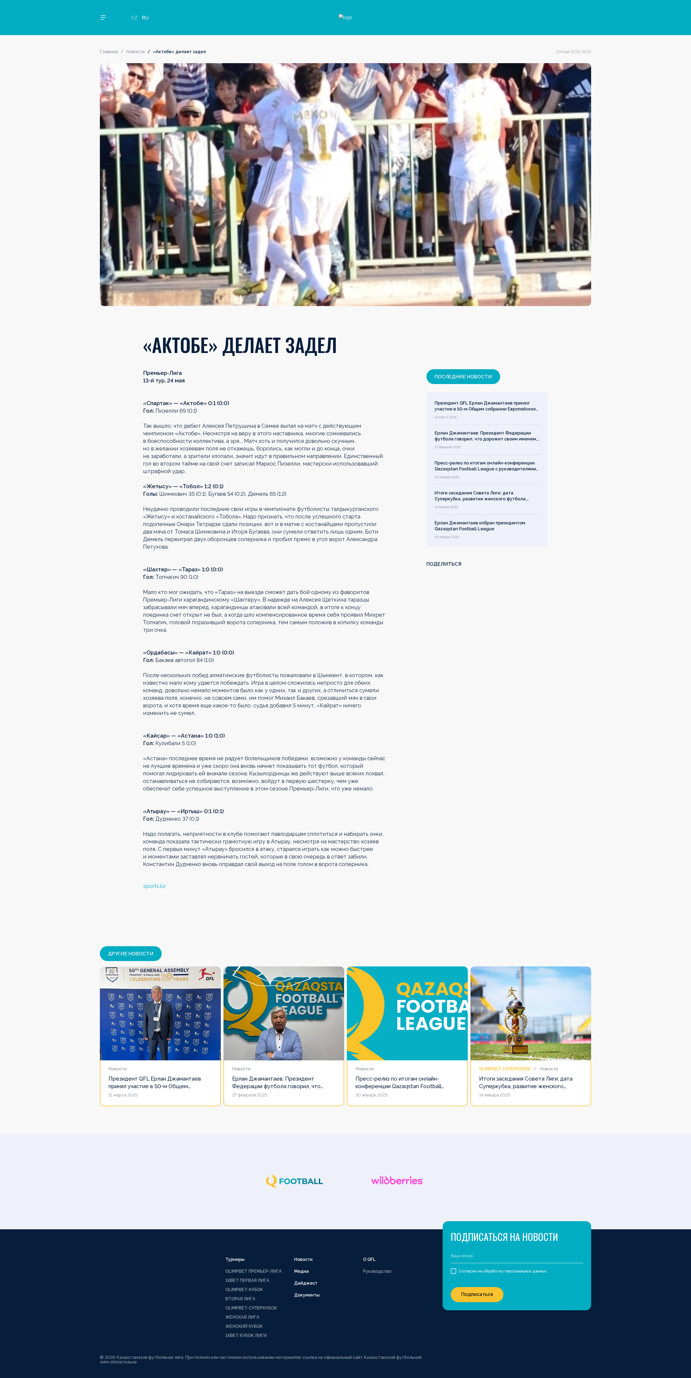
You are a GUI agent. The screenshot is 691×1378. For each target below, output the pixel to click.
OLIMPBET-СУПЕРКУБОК (251, 1308)
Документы (307, 1295)
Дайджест (305, 1283)
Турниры (235, 1259)
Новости (135, 51)
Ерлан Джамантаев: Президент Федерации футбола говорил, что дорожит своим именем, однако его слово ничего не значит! (486, 436)
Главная (109, 51)
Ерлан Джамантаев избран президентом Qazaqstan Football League (480, 525)
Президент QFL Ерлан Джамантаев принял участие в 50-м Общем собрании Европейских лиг (485, 406)
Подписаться (477, 1294)
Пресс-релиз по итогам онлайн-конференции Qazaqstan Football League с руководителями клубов (485, 466)
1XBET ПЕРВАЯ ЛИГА (247, 1280)
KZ (134, 18)
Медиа (301, 1271)
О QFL (369, 1259)
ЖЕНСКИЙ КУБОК (244, 1326)
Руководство (377, 1271)
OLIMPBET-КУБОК (244, 1289)
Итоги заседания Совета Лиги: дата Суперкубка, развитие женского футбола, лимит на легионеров (481, 496)
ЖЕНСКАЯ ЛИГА (242, 1317)
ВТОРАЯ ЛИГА (240, 1298)
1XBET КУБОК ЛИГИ (246, 1335)
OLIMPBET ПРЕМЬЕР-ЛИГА (253, 1271)
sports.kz (154, 886)
